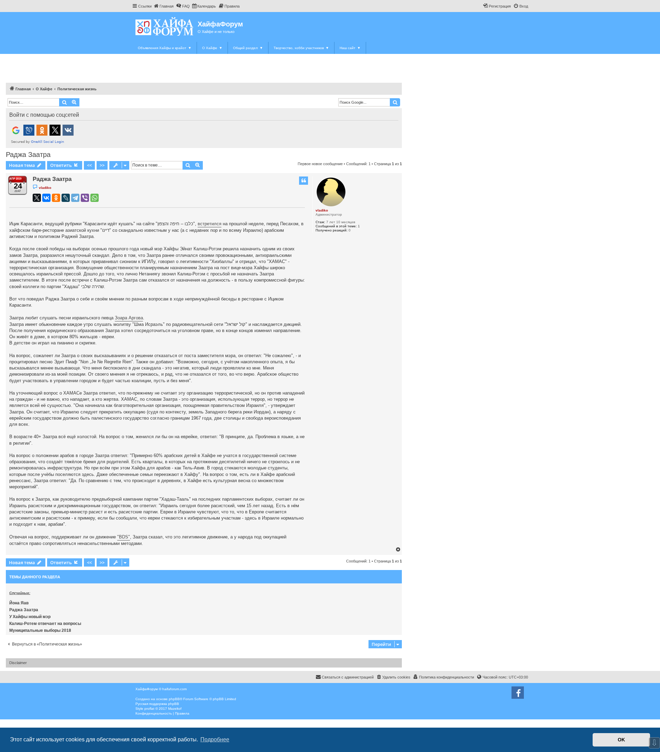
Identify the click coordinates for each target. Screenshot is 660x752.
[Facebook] (518, 692)
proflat (149, 708)
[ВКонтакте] (46, 198)
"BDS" (123, 536)
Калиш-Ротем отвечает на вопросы (45, 623)
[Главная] (165, 26)
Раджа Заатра (28, 154)
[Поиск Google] (395, 102)
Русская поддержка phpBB (157, 704)
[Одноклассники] (56, 198)
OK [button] (621, 739)
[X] (37, 198)
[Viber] (85, 198)
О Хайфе (212, 48)
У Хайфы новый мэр (30, 616)
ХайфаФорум (220, 24)
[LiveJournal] (66, 198)
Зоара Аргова (129, 317)
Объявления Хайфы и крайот (164, 48)
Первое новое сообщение (320, 164)
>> (102, 165)
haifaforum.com (174, 689)
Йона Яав (19, 603)
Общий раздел (248, 48)
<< (89, 165)
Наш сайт (350, 48)
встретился (209, 223)
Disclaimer (18, 663)
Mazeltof (175, 708)
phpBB (174, 699)
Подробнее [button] (214, 739)
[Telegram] (75, 198)
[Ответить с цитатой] (303, 180)
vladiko (322, 210)
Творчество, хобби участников (301, 48)
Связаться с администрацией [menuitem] (348, 677)
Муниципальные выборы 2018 (40, 630)
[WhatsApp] (94, 198)
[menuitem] (163, 6)
